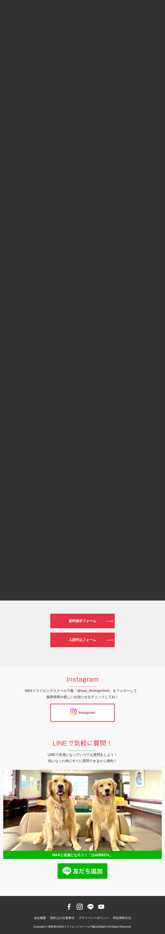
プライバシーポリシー (94, 918)
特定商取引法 (122, 918)
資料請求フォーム (82, 621)
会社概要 (40, 918)
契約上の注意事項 (62, 918)
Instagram (87, 712)
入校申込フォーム (82, 640)
